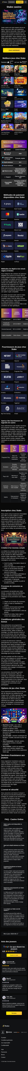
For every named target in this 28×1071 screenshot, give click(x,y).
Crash (17, 62)
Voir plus (13, 1013)
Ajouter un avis (14, 955)
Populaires (4, 62)
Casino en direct (11, 62)
